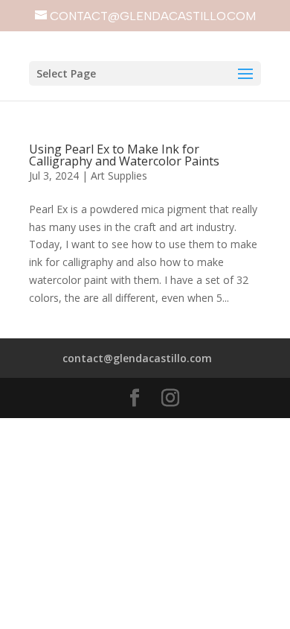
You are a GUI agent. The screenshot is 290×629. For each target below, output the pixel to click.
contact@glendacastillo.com (137, 358)
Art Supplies (119, 175)
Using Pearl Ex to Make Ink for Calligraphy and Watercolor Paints (124, 155)
